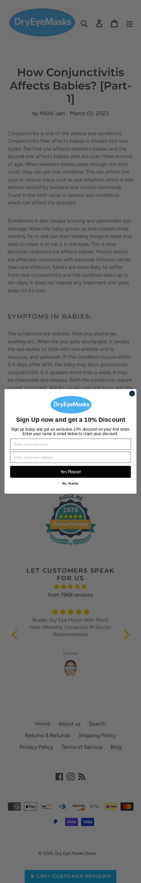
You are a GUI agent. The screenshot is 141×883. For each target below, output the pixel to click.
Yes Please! (70, 472)
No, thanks (70, 483)
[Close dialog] (132, 393)
